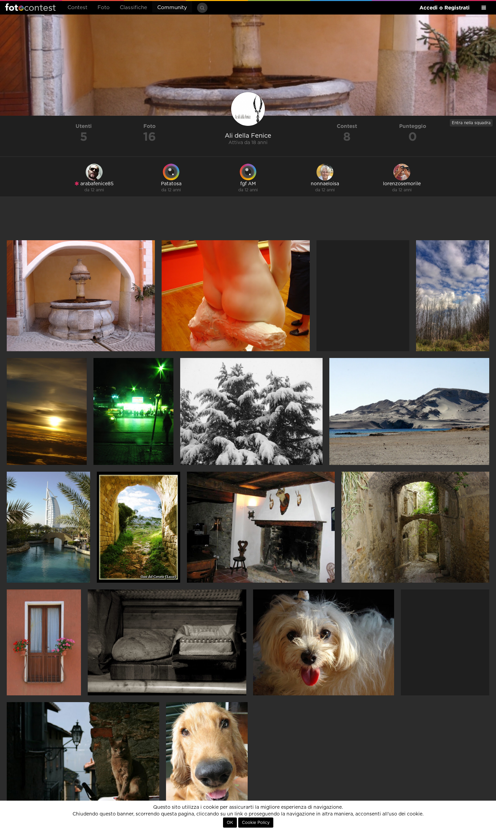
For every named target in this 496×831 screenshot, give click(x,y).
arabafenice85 (96, 184)
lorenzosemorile (402, 184)
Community (172, 7)
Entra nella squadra (471, 123)
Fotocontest (30, 7)
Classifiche (133, 7)
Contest (77, 7)
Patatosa (171, 184)
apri (81, 295)
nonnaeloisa (325, 184)
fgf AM (248, 184)
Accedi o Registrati (444, 7)
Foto (104, 7)
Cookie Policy (256, 823)
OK (230, 823)
